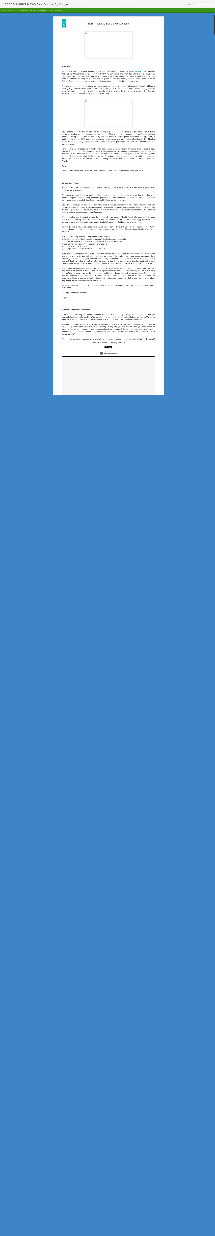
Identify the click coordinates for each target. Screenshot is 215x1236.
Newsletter (59, 10)
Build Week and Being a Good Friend (108, 23)
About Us (24, 10)
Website (33, 10)
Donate (51, 10)
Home (17, 10)
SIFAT (140, 71)
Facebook (42, 10)
